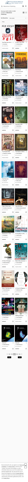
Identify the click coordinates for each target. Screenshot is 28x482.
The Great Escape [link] (19, 97)
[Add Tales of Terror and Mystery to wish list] (13, 212)
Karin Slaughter (19, 262)
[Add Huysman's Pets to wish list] (26, 130)
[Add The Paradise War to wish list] (13, 158)
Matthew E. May (19, 289)
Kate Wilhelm (5, 98)
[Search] (2, 6)
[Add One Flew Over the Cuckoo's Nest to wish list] (13, 48)
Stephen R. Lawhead (7, 153)
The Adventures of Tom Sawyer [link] (7, 69)
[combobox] (11, 6)
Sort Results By (4, 18)
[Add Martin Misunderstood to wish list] (26, 267)
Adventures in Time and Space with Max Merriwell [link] (7, 233)
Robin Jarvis (19, 180)
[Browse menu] (26, 6)
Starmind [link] (4, 342)
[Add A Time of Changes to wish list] (13, 267)
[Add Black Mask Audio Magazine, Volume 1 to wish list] (13, 130)
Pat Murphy (5, 235)
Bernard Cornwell (20, 71)
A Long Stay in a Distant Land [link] (20, 233)
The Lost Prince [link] (18, 206)
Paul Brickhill (19, 98)
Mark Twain (5, 71)
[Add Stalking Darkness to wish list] (26, 321)
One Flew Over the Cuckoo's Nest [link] (7, 42)
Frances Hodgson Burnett (21, 207)
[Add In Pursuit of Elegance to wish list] (26, 294)
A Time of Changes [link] (6, 261)
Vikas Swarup (5, 317)
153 (17, 354)
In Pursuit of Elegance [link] (20, 288)
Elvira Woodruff (19, 153)
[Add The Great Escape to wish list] (26, 103)
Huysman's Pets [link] (18, 124)
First (9, 357)
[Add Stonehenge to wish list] (26, 76)
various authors (6, 126)
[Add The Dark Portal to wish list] (26, 185)
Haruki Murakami (6, 289)
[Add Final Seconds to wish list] (13, 185)
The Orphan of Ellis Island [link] (20, 151)
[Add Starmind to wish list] (13, 349)
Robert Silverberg (6, 262)
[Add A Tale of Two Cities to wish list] (26, 48)
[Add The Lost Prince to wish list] (26, 212)
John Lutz (5, 180)
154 (19, 354)
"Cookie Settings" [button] (20, 473)
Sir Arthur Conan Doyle (7, 207)
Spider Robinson (6, 344)
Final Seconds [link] (5, 179)
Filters (3, 21)
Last (20, 357)
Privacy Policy (12, 466)
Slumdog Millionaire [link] (6, 315)
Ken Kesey (5, 44)
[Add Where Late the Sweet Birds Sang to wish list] (13, 103)
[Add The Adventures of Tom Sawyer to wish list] (13, 76)
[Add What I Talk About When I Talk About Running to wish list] (13, 294)
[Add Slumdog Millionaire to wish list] (13, 321)
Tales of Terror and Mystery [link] (7, 206)
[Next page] (22, 354)
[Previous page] (7, 354)
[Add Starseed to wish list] (26, 349)
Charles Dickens (19, 44)
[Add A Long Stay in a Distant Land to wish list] (26, 239)
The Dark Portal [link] (18, 179)
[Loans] (23, 6)
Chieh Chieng (19, 235)
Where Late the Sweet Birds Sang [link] (7, 97)
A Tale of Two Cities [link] (19, 42)
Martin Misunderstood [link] (20, 261)
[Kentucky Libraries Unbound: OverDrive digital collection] (14, 2)
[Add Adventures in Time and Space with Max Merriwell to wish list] (13, 239)
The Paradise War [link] (6, 151)
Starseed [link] (17, 342)
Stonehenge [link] (18, 69)
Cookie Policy (6, 478)
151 (12, 354)
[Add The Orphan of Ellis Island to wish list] (26, 158)
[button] (23, 13)
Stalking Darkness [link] (19, 315)
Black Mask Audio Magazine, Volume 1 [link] (7, 124)
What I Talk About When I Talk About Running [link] (7, 288)
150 (9, 354)
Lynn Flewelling (19, 317)
